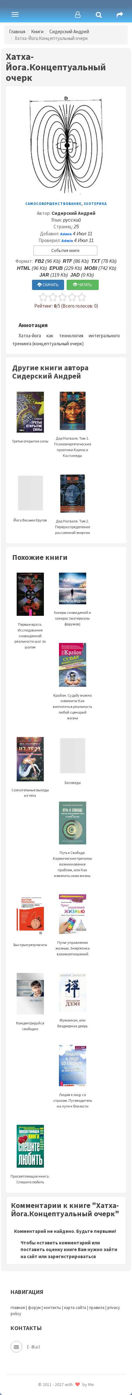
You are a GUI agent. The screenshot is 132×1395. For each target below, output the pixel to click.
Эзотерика (95, 203)
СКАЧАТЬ (50, 284)
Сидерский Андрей (69, 31)
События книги (65, 250)
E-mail (33, 1346)
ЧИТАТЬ (84, 284)
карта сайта (75, 1307)
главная (18, 1307)
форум (34, 1307)
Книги (37, 31)
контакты (52, 1307)
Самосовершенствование (53, 203)
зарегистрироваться (72, 1256)
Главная (17, 31)
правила (96, 1307)
